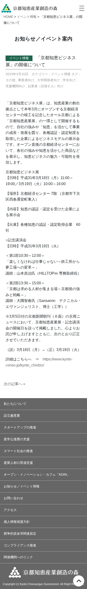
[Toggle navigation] (81, 8)
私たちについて (15, 404)
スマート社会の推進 (18, 451)
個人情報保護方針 (17, 522)
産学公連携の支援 (17, 439)
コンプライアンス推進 (20, 545)
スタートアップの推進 (20, 427)
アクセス (10, 510)
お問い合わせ (13, 498)
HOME (8, 17)
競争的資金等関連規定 (20, 533)
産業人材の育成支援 (18, 463)
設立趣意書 (12, 415)
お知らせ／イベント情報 (21, 486)
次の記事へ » (14, 384)
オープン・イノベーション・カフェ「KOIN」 (37, 474)
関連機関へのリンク (18, 557)
